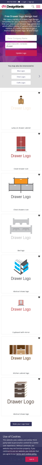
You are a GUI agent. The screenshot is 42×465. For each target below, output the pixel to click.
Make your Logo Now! (21, 424)
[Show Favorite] (19, 2)
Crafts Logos (21, 83)
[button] (39, 76)
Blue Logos (21, 71)
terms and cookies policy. (26, 454)
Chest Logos (21, 77)
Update (21, 53)
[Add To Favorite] (39, 92)
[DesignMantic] (13, 6)
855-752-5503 (11, 2)
